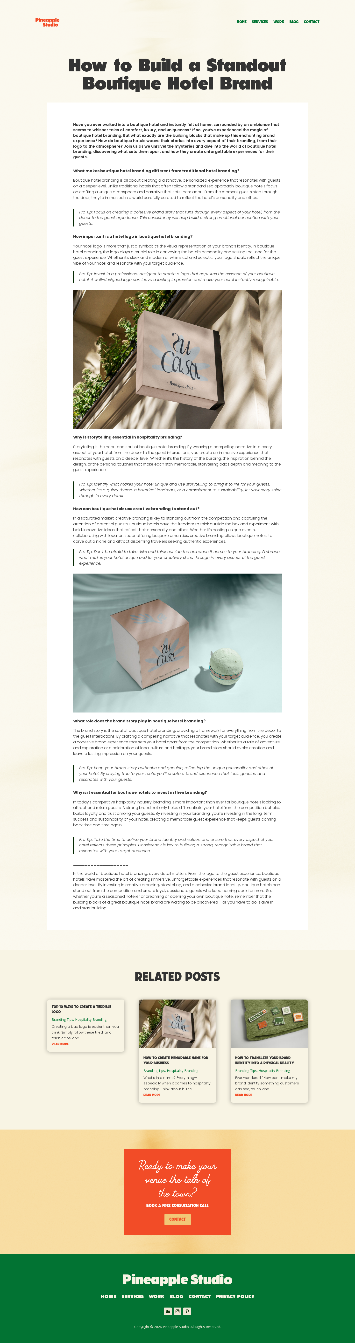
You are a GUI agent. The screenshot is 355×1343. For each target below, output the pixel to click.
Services (260, 22)
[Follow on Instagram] (177, 1311)
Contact (312, 22)
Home (242, 22)
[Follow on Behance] (168, 1311)
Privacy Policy (235, 1297)
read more (60, 1044)
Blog (294, 22)
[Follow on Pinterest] (187, 1311)
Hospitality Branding (90, 1019)
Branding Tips (62, 1019)
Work (278, 22)
